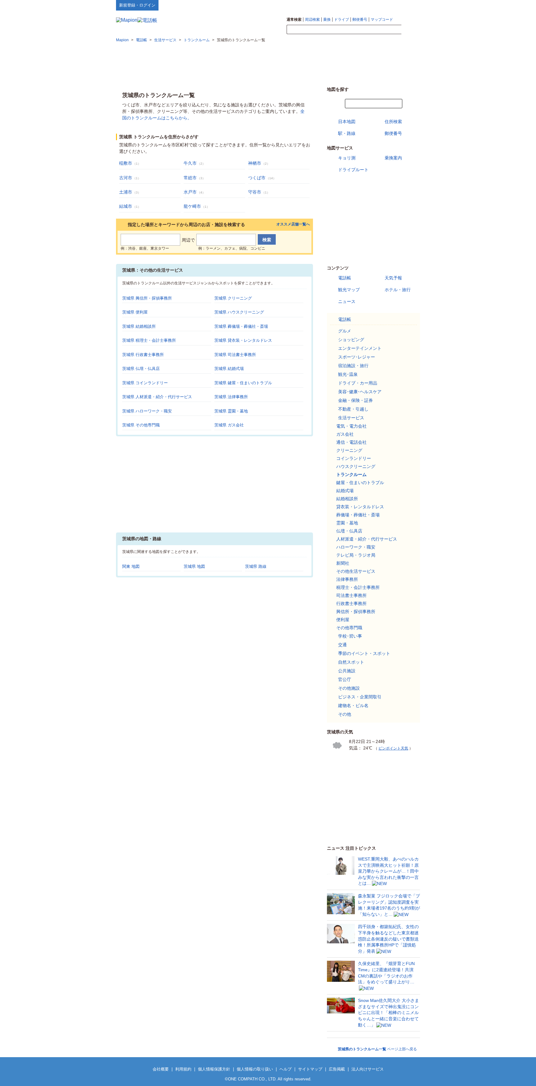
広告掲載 (337, 1069)
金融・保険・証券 (355, 400)
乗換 (327, 19)
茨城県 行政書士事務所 (143, 354)
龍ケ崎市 (192, 206)
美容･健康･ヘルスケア (360, 391)
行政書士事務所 (351, 603)
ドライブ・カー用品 (357, 383)
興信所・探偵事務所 (355, 611)
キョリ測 (346, 157)
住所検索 (393, 121)
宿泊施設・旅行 (353, 365)
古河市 (125, 177)
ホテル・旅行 (398, 289)
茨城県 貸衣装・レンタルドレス (243, 340)
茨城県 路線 (255, 566)
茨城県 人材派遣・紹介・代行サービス (157, 396)
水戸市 (190, 191)
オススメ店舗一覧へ (293, 224)
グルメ (344, 330)
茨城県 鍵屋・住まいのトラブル (243, 383)
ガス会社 (345, 434)
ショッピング (351, 339)
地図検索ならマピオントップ (359, 5)
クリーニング (349, 450)
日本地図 (346, 121)
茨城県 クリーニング (233, 298)
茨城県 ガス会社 (229, 425)
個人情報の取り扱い (255, 1069)
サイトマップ (410, 5)
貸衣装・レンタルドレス (360, 506)
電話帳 (344, 277)
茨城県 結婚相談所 (139, 326)
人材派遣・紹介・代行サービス (366, 538)
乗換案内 (393, 157)
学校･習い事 (350, 636)
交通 (342, 644)
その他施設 (349, 688)
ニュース (346, 301)
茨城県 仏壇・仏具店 (141, 368)
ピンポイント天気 (393, 748)
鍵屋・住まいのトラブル (360, 482)
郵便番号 (359, 19)
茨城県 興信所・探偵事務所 (147, 298)
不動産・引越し (353, 409)
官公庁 (344, 679)
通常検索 (294, 19)
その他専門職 (349, 627)
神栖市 (254, 163)
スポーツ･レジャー (356, 356)
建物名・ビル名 (353, 705)
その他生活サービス (355, 571)
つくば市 (257, 177)
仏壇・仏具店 (349, 530)
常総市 (190, 177)
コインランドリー (353, 458)
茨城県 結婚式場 (229, 368)
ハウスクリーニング (355, 466)
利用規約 (183, 1069)
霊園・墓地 (347, 522)
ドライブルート (353, 169)
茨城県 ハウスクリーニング (239, 312)
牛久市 (190, 163)
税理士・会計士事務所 (358, 587)
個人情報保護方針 (214, 1069)
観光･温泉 (348, 374)
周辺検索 (312, 19)
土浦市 (125, 191)
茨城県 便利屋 (135, 312)
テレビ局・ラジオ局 (355, 555)
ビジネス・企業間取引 (360, 696)
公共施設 (346, 670)
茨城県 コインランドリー (145, 383)
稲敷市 (125, 163)
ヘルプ (390, 5)
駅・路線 (346, 133)
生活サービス (351, 417)
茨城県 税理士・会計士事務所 (149, 340)
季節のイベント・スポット (364, 653)
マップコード (382, 19)
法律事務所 (347, 579)
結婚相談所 (347, 498)
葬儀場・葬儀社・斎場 (358, 514)
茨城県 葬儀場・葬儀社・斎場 (241, 326)
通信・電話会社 (351, 442)
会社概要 (161, 1069)
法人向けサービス (367, 1069)
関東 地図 (131, 566)
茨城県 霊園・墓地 (231, 411)
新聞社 (342, 563)
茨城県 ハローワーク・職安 (147, 411)
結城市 (125, 206)
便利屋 (342, 619)
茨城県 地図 (194, 566)
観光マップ (349, 289)
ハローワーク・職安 (355, 547)
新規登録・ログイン (137, 5)
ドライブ (341, 19)
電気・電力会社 (351, 426)
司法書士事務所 (351, 595)
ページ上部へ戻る (377, 1049)
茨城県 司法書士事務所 (235, 354)
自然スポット (351, 662)
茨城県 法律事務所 (231, 396)
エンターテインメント (360, 348)
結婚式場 (345, 490)
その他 (344, 714)
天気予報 (393, 277)
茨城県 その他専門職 (141, 425)
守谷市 (254, 191)
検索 (410, 29)
